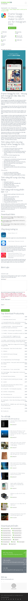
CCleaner (16, 539)
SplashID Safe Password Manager (10, 354)
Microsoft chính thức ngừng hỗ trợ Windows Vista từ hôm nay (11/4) (18, 464)
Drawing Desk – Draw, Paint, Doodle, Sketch (12, 348)
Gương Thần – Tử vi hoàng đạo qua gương (12, 388)
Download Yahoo (6, 537)
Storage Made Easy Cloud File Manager (11, 359)
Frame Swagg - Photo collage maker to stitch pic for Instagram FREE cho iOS (13, 221)
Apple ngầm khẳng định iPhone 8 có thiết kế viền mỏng (17, 484)
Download (12, 28)
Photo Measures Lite (7, 394)
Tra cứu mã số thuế (5, 597)
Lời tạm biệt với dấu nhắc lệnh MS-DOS (18, 421)
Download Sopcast (7, 539)
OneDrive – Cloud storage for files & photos (12, 330)
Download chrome (7, 535)
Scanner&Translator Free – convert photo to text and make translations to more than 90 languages (16, 255)
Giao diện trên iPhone (6, 49)
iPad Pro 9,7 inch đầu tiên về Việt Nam (18, 504)
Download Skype (17, 530)
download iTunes (17, 533)
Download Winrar (17, 537)
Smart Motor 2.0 (12, 233)
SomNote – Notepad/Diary (9, 391)
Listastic (5, 382)
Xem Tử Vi (5, 357)
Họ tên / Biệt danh (6, 299)
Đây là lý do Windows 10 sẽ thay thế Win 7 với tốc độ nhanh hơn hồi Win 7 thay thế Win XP (18, 433)
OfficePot (5, 351)
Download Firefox (6, 533)
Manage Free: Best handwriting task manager (12, 379)
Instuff (4, 366)
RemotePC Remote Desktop (9, 376)
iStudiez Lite (5, 411)
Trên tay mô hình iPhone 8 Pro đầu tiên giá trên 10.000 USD (18, 453)
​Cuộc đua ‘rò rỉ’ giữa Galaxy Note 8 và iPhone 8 (17, 473)
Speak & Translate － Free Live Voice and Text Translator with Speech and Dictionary (11, 327)
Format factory (6, 542)
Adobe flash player (17, 528)
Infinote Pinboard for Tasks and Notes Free (12, 397)
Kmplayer (5, 544)
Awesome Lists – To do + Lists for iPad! (11, 369)
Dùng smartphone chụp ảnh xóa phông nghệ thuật (18, 514)
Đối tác (4, 577)
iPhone (2, 45)
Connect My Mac (6, 408)
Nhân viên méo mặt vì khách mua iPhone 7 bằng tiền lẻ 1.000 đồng (18, 444)
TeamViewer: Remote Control (16, 241)
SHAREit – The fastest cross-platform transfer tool (13, 333)
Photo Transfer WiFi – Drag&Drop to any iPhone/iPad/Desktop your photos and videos (11, 337)
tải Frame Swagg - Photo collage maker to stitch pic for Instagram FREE (13, 224)
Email (3, 304)
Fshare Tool (13, 544)
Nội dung (3, 279)
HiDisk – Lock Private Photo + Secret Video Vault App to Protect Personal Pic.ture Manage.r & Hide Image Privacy (14, 341)
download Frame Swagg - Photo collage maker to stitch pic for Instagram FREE (12, 217)
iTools (14, 542)
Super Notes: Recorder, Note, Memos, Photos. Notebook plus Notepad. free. (12, 385)
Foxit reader (21, 542)
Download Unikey (6, 530)
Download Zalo (17, 535)
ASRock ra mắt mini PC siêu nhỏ (17, 494)
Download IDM (6, 528)
